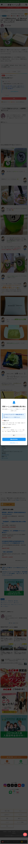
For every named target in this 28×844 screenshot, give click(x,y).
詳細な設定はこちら (14, 442)
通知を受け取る (14, 439)
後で (14, 435)
